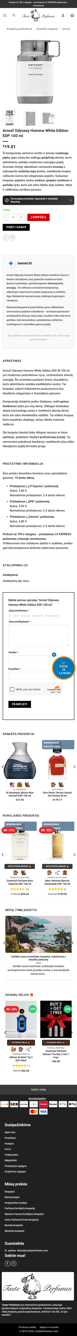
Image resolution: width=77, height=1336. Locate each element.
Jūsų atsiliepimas (19, 621)
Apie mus (10, 1132)
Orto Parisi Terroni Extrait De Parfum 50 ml (57, 794)
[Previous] (8, 72)
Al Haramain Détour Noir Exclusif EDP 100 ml (20, 794)
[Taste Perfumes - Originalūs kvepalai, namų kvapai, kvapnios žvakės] (38, 15)
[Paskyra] (63, 15)
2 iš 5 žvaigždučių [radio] (15, 616)
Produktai (10, 1138)
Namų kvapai (12, 1197)
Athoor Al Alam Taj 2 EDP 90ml (21, 1059)
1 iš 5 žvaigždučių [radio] (9, 616)
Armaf (66, 29)
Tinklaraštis (11, 1154)
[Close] (54, 654)
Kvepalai (10, 1191)
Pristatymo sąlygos (16, 1166)
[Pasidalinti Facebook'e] (6, 237)
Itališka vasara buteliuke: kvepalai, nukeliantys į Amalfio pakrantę (38, 958)
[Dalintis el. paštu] (12, 237)
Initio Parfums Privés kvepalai (22, 1219)
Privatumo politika (27, 1327)
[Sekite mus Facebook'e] (7, 1263)
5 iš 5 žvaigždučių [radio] (51, 616)
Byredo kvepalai (14, 1225)
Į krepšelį (38, 217)
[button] (5, 15)
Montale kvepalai (14, 1230)
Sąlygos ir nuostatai (49, 1327)
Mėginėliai (11, 1160)
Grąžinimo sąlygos (15, 1171)
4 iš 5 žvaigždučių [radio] (36, 616)
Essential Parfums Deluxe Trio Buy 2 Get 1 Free (56, 1054)
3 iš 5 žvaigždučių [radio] (25, 616)
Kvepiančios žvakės (16, 1202)
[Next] (68, 72)
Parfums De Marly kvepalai (20, 1208)
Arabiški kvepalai (47, 29)
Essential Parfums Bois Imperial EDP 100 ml (20, 882)
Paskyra (9, 1143)
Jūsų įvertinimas (18, 610)
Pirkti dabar (16, 227)
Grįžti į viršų (38, 1089)
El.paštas (14, 668)
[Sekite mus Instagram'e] (13, 1263)
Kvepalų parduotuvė (19, 29)
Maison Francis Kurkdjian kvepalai (24, 1214)
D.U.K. (8, 1149)
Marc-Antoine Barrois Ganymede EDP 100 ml (57, 882)
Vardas (13, 652)
